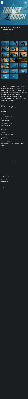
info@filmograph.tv (6, 187)
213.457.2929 (4, 181)
